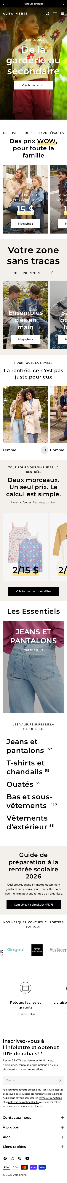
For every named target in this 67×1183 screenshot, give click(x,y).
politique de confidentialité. (23, 1102)
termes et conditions (50, 1098)
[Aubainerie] (20, 950)
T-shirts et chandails (26, 767)
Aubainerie (20, 1175)
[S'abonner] (60, 1080)
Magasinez (25, 224)
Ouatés (20, 784)
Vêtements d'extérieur (27, 822)
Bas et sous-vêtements (29, 801)
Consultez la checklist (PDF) (33, 904)
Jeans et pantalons (25, 746)
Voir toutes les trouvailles (33, 591)
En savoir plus (26, 1014)
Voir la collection (33, 85)
